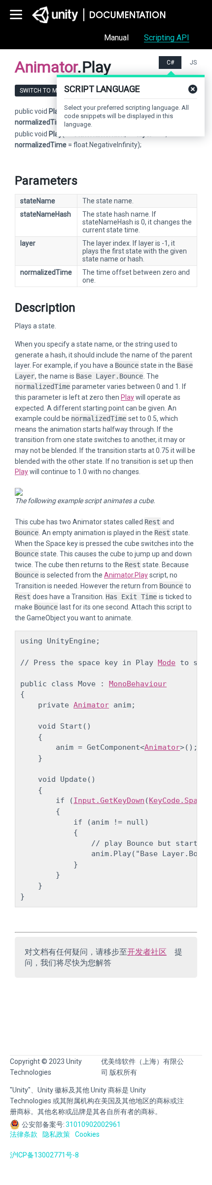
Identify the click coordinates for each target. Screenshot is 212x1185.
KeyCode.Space (178, 800)
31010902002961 (93, 1124)
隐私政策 (56, 1134)
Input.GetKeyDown (108, 800)
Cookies (87, 1134)
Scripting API (166, 37)
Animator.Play (126, 575)
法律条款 (23, 1134)
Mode (167, 662)
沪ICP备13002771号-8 (44, 1155)
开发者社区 (147, 952)
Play (127, 397)
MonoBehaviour (138, 683)
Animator (91, 705)
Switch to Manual (48, 90)
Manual (116, 37)
